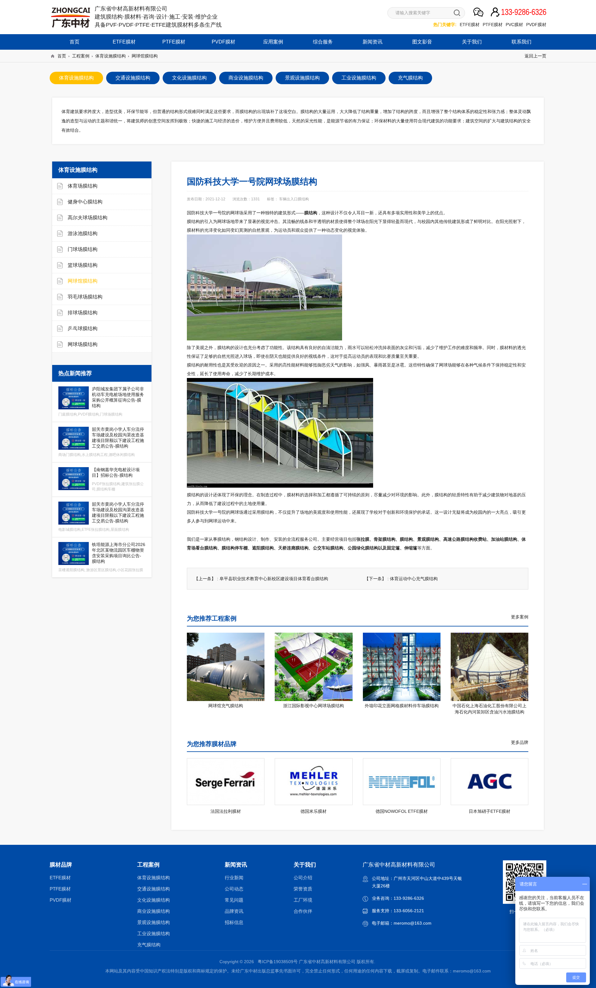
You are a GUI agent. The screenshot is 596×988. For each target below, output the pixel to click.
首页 (74, 41)
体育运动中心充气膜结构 (414, 578)
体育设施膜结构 (110, 55)
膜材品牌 (61, 865)
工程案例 (80, 55)
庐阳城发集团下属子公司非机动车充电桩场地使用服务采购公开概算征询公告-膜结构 (101, 401)
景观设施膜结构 (153, 922)
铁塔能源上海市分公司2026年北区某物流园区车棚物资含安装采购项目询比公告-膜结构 (101, 557)
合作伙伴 (303, 911)
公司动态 (234, 888)
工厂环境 (303, 900)
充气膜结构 (148, 944)
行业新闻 (234, 877)
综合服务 (323, 41)
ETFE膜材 (470, 24)
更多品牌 (519, 742)
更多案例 (519, 616)
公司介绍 (303, 877)
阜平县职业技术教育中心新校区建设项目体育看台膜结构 (273, 578)
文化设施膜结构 (153, 900)
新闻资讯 (372, 41)
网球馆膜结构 (145, 55)
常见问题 (234, 900)
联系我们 (521, 41)
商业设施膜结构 (153, 911)
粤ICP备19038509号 (278, 961)
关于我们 (472, 41)
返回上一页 (535, 55)
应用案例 (273, 41)
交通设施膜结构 (153, 888)
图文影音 (422, 41)
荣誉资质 (303, 888)
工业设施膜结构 (153, 933)
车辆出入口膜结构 (294, 199)
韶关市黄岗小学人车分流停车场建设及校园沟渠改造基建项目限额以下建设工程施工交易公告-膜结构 (101, 442)
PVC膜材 (514, 24)
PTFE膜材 (493, 24)
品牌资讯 (234, 911)
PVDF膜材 (536, 24)
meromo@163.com (412, 923)
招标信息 (234, 922)
